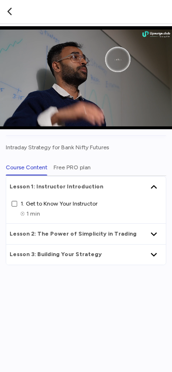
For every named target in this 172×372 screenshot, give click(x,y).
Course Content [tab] (26, 167)
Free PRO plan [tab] (72, 167)
